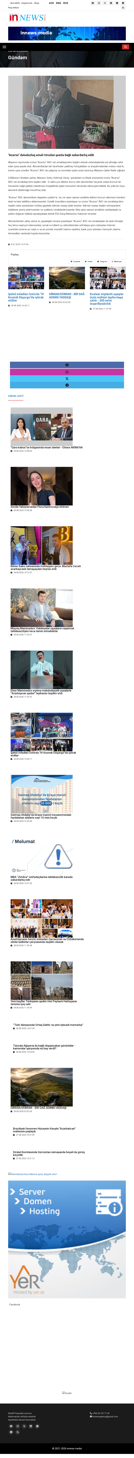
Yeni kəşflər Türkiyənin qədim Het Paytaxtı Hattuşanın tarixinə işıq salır (44, 1003)
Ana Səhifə (15, 3)
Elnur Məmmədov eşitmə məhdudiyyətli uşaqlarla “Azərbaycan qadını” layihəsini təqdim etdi (41, 692)
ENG (58, 3)
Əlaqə (36, 3)
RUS (65, 3)
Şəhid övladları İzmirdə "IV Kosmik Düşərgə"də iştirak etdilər (26, 297)
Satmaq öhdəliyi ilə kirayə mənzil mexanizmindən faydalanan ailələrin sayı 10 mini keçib (41, 816)
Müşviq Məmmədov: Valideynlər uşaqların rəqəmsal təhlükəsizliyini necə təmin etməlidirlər (42, 630)
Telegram (103, 261)
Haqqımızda (26, 3)
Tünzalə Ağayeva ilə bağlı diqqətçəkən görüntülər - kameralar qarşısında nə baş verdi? (44, 1047)
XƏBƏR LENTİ (15, 396)
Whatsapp (117, 261)
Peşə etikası (13, 8)
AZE (51, 3)
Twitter (89, 261)
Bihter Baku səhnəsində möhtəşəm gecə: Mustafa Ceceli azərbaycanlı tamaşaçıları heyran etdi (46, 568)
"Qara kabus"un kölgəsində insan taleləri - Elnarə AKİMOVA (47, 447)
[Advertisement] (67, 337)
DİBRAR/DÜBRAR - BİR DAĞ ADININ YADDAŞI (66, 295)
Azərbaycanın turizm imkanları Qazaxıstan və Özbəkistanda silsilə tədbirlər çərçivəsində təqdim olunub (47, 940)
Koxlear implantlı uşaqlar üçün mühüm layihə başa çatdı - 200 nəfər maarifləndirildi (107, 298)
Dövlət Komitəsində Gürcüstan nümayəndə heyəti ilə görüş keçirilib (49, 1153)
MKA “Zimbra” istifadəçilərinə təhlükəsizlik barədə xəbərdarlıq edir (42, 878)
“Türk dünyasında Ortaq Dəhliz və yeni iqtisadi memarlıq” (48, 1024)
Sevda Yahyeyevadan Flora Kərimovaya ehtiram (40, 506)
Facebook (76, 261)
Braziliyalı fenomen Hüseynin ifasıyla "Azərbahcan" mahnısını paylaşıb (44, 1130)
